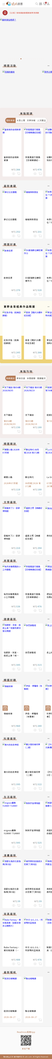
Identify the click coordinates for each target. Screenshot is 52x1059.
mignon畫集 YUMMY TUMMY (12, 832)
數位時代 (29, 477)
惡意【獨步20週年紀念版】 (33, 342)
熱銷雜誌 (10, 378)
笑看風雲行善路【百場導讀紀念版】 (32, 160)
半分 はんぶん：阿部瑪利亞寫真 (33, 949)
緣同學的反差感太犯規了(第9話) (33, 890)
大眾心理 (21, 120)
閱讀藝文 (41, 378)
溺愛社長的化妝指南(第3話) (11, 890)
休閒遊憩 (31, 378)
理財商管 (10, 120)
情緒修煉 (8, 713)
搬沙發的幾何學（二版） (32, 773)
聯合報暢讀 (30, 1010)
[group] (26, 39)
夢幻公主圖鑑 (10, 219)
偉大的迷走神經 (11, 771)
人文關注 (41, 120)
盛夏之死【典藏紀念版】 (32, 537)
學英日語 (21, 378)
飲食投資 (8, 277)
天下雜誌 (8, 414)
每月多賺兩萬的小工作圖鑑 (11, 596)
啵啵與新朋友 (31, 219)
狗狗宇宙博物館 (32, 830)
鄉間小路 (8, 477)
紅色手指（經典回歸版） (11, 342)
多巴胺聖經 (30, 652)
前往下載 (26, 1048)
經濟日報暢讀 (10, 1010)
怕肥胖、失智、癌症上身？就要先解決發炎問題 (11, 655)
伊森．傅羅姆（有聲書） (31, 715)
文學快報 (31, 120)
